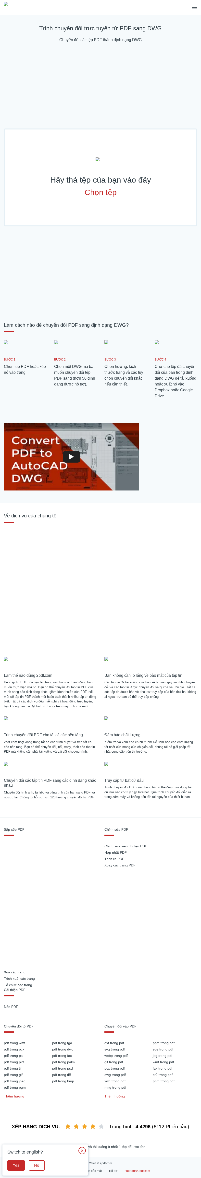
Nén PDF (11, 1007)
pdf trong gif (13, 1075)
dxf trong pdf (114, 1043)
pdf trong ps (13, 1056)
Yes (16, 1165)
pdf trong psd (62, 1068)
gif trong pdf (113, 1062)
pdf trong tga (62, 1043)
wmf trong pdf (163, 1062)
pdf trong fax (62, 1056)
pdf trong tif (13, 1068)
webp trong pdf (116, 1056)
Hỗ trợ (113, 1171)
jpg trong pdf (162, 1056)
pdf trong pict (14, 1062)
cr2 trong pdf (163, 1075)
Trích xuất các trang (19, 978)
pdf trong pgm (15, 1087)
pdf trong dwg (63, 1049)
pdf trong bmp (63, 1081)
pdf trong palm (63, 1062)
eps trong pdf (163, 1049)
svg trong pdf (114, 1049)
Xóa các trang (14, 972)
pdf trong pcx (14, 1049)
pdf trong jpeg (14, 1081)
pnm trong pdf (164, 1081)
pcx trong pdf (114, 1068)
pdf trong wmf (14, 1043)
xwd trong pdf (115, 1081)
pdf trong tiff (61, 1075)
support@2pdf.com (137, 1171)
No (36, 1165)
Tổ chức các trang (18, 985)
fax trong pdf (162, 1068)
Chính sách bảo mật (88, 1171)
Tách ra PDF (114, 859)
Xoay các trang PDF (120, 865)
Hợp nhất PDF (115, 852)
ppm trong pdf (164, 1043)
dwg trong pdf (115, 1075)
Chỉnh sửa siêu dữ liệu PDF (125, 846)
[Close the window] (82, 1150)
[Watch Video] (71, 457)
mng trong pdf (115, 1087)
